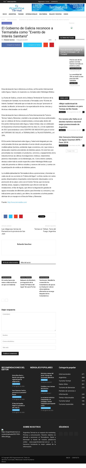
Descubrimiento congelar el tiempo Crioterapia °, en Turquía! (71, 52)
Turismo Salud (64, 401)
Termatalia (16, 410)
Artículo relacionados (10, 262)
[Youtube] (19, 248)
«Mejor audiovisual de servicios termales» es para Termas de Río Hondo (71, 106)
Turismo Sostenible (75, 68)
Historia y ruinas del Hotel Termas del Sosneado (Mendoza (47, 375)
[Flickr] (75, 1)
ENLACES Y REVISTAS (55, 14)
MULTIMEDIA (43, 14)
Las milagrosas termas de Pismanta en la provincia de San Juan (13, 231)
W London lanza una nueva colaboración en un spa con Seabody (9, 282)
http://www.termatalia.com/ (17, 202)
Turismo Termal (65, 381)
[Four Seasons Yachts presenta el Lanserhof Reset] (6, 393)
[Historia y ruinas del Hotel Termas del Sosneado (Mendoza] (34, 375)
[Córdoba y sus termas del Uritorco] (34, 389)
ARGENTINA (12, 14)
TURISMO (21, 14)
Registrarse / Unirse (43, 1)
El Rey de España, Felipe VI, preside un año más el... (18, 405)
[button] (81, 14)
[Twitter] (82, 1)
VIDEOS (66, 14)
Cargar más (71, 151)
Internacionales (7, 23)
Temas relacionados (66, 397)
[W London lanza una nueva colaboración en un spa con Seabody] (10, 272)
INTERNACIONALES (31, 14)
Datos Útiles (73, 83)
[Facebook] (71, 1)
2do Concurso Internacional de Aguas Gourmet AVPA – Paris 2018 (71, 140)
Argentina (62, 112)
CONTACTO (54, 1)
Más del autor (26, 262)
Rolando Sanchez (9, 40)
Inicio (3, 20)
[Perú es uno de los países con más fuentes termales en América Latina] (63, 62)
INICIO (5, 14)
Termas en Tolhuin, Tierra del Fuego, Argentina (45, 230)
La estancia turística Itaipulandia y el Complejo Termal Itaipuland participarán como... (48, 401)
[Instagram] (79, 1)
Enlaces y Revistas (26, 277)
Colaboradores (63, 145)
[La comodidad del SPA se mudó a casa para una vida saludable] (63, 76)
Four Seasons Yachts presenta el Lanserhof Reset (19, 392)
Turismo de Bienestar (67, 387)
